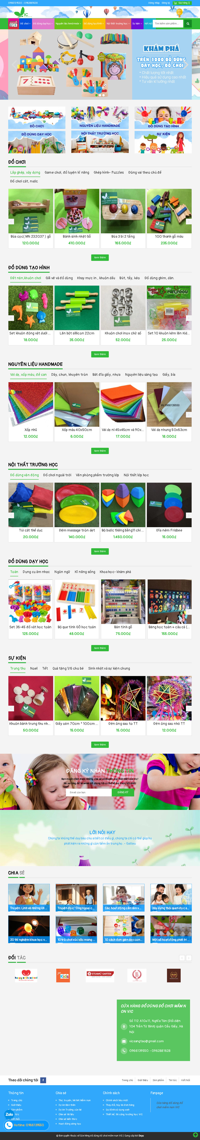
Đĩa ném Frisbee (169, 530)
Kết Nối (185, 1080)
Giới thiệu (143, 1080)
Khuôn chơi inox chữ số (123, 333)
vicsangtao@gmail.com (146, 1041)
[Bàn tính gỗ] (123, 601)
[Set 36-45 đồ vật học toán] (30, 601)
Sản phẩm (158, 1080)
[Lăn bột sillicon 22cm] (76, 308)
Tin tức (173, 1080)
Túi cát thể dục (31, 530)
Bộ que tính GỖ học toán (77, 627)
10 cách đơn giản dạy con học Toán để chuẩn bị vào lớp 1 (124, 939)
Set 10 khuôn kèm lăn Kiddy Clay (169, 333)
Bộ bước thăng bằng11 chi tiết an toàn (123, 530)
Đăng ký (166, 3)
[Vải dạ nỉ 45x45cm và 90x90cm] (123, 404)
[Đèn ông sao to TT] (123, 698)
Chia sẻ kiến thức (68, 1119)
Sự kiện (136, 23)
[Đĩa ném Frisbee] (169, 505)
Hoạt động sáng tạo (70, 1123)
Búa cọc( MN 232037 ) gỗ (31, 236)
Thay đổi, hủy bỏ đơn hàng (120, 1105)
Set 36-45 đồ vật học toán (30, 627)
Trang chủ (127, 1080)
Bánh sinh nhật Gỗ (77, 236)
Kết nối (149, 23)
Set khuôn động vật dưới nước (30, 333)
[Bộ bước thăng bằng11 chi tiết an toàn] (123, 505)
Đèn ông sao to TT (123, 723)
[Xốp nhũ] (30, 404)
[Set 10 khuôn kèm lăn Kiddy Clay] (169, 308)
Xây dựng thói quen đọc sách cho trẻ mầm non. (171, 908)
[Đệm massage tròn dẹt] (76, 505)
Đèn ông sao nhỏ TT (169, 723)
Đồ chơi (24, 23)
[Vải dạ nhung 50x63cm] (169, 404)
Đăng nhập (154, 3)
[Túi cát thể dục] (30, 505)
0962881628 (31, 3)
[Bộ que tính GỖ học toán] (77, 601)
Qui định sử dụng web (117, 1109)
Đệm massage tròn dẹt (77, 530)
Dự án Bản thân (67, 1105)
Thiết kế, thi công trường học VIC (124, 1114)
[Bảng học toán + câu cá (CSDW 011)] (170, 601)
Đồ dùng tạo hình (93, 23)
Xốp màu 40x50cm (77, 430)
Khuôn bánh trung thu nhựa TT (30, 723)
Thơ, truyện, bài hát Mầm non (75, 1100)
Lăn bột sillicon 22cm (77, 333)
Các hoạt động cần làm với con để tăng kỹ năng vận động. (124, 908)
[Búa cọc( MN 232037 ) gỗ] (30, 211)
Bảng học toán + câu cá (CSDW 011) (170, 627)
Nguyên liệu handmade (68, 23)
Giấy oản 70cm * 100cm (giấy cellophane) (76, 723)
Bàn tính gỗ (123, 627)
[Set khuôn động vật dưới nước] (30, 308)
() (184, 3)
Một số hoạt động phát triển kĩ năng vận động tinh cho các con (171, 939)
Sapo (141, 1135)
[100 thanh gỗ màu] (169, 211)
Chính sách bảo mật (117, 1100)
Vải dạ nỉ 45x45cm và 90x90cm (123, 430)
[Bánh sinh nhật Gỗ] (76, 211)
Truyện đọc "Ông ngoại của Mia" (76, 908)
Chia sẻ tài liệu (66, 1114)
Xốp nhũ (31, 430)
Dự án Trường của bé (70, 1109)
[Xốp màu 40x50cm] (76, 404)
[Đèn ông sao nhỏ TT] (169, 698)
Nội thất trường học (117, 23)
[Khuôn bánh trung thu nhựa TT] (30, 698)
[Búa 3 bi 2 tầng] (123, 211)
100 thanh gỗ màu (169, 236)
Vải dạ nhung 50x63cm (169, 430)
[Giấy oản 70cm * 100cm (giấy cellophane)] (76, 698)
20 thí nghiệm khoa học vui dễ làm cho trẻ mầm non (29, 939)
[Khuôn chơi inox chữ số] (123, 308)
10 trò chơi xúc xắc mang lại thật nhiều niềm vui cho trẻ (76, 939)
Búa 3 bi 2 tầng (123, 236)
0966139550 (15, 3)
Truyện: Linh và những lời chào (29, 908)
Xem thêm (100, 257)
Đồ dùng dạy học (42, 23)
